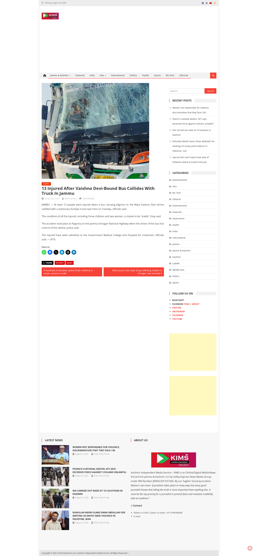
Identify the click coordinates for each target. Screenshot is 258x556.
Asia (102, 75)
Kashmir (176, 257)
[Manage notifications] (250, 548)
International (118, 75)
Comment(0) (88, 198)
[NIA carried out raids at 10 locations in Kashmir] (55, 498)
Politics (133, 75)
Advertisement (179, 180)
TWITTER (176, 307)
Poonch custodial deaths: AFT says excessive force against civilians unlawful (193, 121)
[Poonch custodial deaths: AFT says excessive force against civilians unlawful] (55, 476)
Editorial (183, 75)
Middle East (178, 269)
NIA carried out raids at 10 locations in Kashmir (191, 132)
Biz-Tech (170, 75)
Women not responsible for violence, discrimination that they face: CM (190, 110)
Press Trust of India (101, 453)
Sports (157, 75)
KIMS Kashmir (70, 198)
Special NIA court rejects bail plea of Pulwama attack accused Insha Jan (190, 159)
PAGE (186, 304)
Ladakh (176, 263)
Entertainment (179, 205)
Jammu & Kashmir (59, 75)
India (92, 75)
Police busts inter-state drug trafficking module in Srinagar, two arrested (137, 272)
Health (145, 75)
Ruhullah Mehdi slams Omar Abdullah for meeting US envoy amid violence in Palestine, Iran (193, 146)
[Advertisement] (129, 50)
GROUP (195, 304)
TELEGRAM (177, 315)
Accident (60, 263)
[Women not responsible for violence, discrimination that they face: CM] (55, 455)
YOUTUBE (177, 318)
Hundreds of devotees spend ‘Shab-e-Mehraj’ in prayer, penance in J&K (68, 272)
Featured (80, 75)
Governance (178, 218)
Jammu (46, 184)
